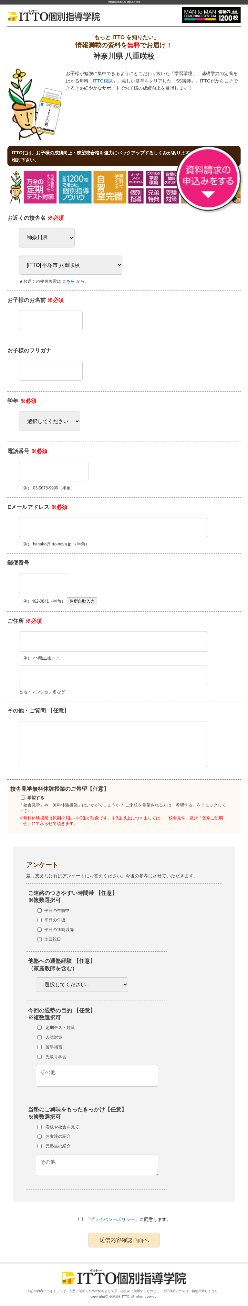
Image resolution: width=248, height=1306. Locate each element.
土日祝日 (52, 939)
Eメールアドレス (37, 507)
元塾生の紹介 (58, 1146)
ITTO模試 (103, 80)
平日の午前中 (56, 910)
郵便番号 (18, 562)
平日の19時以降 (59, 929)
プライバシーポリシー (112, 1219)
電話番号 (27, 451)
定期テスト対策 (60, 1027)
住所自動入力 (82, 601)
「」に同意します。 (128, 1219)
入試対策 (54, 1037)
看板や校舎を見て (62, 1127)
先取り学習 (56, 1056)
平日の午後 (54, 919)
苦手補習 (54, 1047)
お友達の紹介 (58, 1136)
